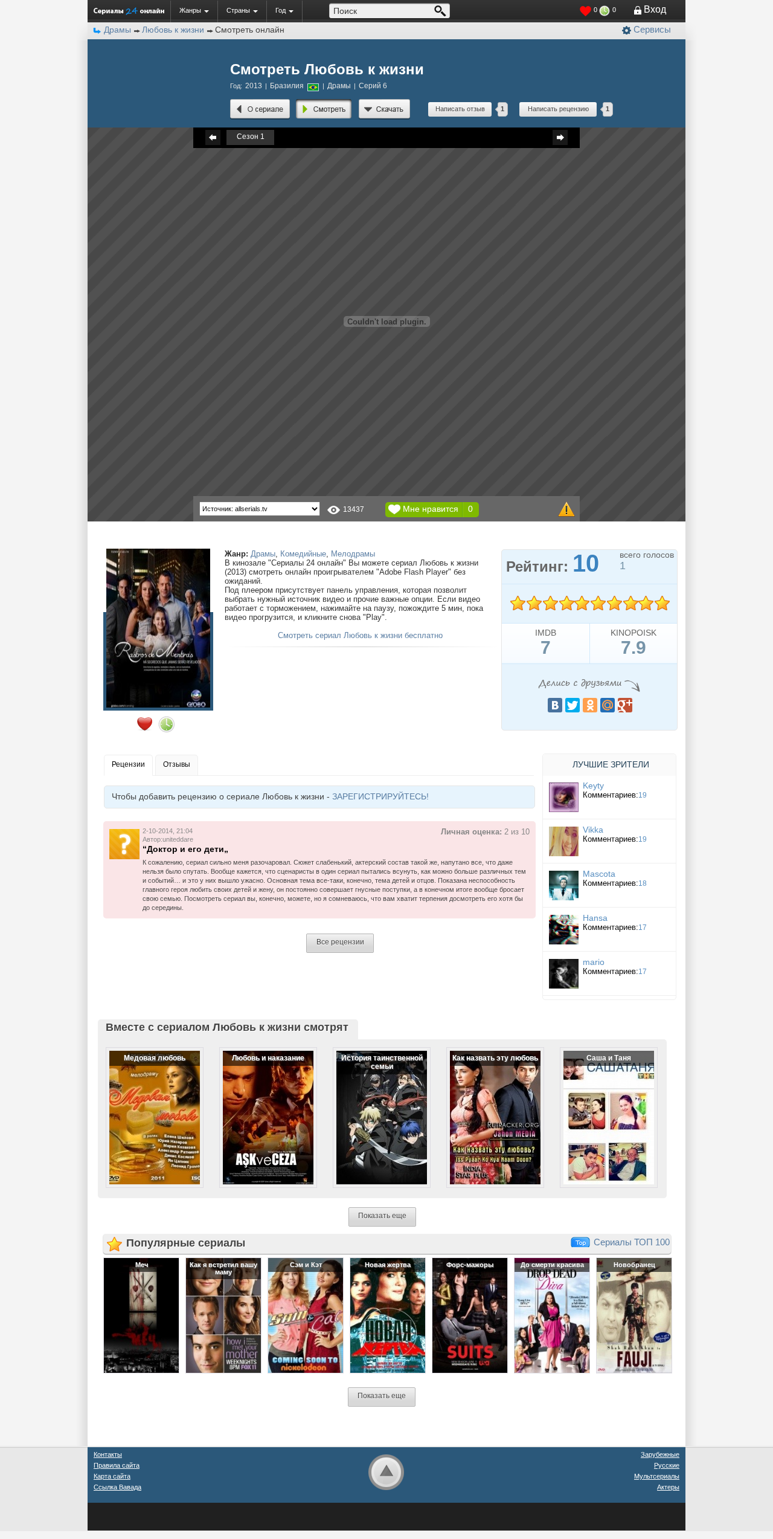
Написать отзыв (460, 108)
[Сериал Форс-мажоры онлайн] (469, 1315)
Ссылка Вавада (117, 1487)
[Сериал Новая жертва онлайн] (387, 1315)
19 (642, 795)
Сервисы (652, 29)
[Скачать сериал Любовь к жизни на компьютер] (384, 109)
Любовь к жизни (173, 29)
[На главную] (129, 11)
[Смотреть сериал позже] (166, 724)
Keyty (593, 785)
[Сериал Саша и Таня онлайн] (600, 1108)
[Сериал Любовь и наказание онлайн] (260, 1108)
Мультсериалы (656, 1476)
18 (642, 883)
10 (662, 603)
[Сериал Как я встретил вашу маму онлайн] (223, 1315)
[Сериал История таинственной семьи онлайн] (373, 1108)
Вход (655, 9)
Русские (666, 1465)
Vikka (593, 829)
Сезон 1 (251, 136)
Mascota (599, 874)
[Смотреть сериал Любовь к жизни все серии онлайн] (324, 109)
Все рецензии (340, 942)
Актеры (668, 1487)
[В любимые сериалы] (144, 724)
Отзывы (176, 764)
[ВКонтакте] (555, 705)
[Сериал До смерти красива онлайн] (552, 1315)
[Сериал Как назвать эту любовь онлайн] (487, 1108)
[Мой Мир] (607, 705)
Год (280, 10)
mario (594, 962)
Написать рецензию (558, 108)
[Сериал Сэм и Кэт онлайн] (305, 1315)
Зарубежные (660, 1454)
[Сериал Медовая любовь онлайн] (146, 1108)
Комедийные (303, 553)
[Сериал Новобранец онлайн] (634, 1315)
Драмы (263, 553)
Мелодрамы (353, 553)
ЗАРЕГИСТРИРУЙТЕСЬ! (380, 796)
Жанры (190, 10)
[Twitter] (572, 705)
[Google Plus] (625, 705)
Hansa (595, 918)
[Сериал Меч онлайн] (141, 1315)
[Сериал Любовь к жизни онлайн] (260, 109)
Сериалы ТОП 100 (632, 1242)
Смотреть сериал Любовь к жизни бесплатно (360, 635)
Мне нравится (430, 509)
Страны (238, 10)
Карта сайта (112, 1476)
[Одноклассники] (590, 705)
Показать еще (382, 1216)
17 (642, 927)
